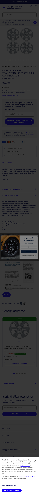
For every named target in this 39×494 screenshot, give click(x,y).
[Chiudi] (36, 460)
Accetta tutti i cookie (11, 491)
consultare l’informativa (26, 477)
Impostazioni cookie (9, 485)
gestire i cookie (25, 466)
